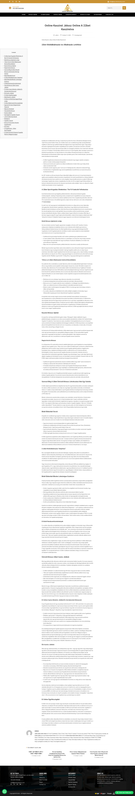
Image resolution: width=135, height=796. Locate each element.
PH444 (47, 735)
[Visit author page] (29, 733)
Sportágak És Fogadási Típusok (12, 114)
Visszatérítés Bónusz (9, 110)
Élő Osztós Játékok (9, 93)
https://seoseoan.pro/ (64, 737)
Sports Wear (33, 14)
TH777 (57, 735)
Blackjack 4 (7, 118)
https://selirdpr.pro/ (86, 737)
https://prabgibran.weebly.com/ (42, 741)
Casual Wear (57, 14)
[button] (124, 792)
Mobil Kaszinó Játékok (9, 97)
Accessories (98, 14)
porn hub (43, 735)
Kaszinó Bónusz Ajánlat (10, 65)
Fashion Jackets (71, 14)
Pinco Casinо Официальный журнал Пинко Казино (78, 752)
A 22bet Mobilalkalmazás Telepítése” (13, 77)
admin (57, 35)
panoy (97, 733)
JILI (74, 733)
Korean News (89, 735)
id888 (36, 733)
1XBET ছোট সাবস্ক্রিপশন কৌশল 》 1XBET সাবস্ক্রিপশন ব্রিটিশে (36, 752)
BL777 (57, 733)
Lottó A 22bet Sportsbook (10, 116)
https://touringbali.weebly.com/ (58, 741)
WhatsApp (15, 7)
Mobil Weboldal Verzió (9, 75)
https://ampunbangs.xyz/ (99, 735)
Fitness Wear (45, 14)
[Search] (124, 8)
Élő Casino (6, 126)
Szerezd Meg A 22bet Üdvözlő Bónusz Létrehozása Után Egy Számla (11, 71)
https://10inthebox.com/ (41, 737)
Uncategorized (78, 35)
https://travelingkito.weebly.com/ (43, 739)
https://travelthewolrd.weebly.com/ (60, 739)
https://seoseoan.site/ (75, 737)
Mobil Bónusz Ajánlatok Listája (11, 60)
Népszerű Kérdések (9, 108)
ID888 (36, 735)
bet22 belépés (47, 201)
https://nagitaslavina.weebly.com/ (92, 739)
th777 (48, 733)
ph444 (54, 733)
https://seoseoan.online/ (53, 737)
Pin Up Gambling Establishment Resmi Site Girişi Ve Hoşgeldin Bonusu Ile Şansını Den (57, 754)
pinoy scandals (102, 733)
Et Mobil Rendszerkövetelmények (12, 83)
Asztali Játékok (8, 112)
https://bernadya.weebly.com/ (76, 739)
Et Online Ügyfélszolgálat (10, 95)
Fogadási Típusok (8, 120)
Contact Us (109, 14)
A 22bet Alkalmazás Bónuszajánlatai (13, 103)
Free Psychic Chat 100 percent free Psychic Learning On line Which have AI (99, 753)
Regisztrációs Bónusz (9, 67)
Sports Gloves (85, 14)
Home (23, 14)
